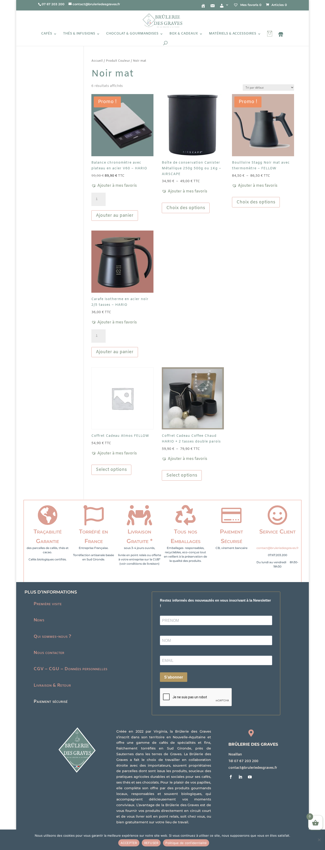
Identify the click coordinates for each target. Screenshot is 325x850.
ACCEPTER (129, 843)
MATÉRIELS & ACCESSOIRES (232, 34)
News (39, 620)
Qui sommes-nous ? (52, 637)
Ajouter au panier (114, 215)
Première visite (48, 604)
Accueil (97, 61)
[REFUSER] (319, 839)
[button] (114, 185)
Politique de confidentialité (186, 843)
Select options (111, 470)
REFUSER (151, 843)
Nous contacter (49, 653)
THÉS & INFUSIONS (79, 34)
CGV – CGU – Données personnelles (70, 669)
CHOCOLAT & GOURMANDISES (132, 34)
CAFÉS (46, 34)
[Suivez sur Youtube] (250, 777)
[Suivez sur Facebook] (231, 777)
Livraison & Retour (52, 685)
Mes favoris (250, 5)
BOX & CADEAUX (183, 34)
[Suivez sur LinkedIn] (240, 777)
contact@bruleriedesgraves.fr (277, 548)
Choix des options (185, 208)
